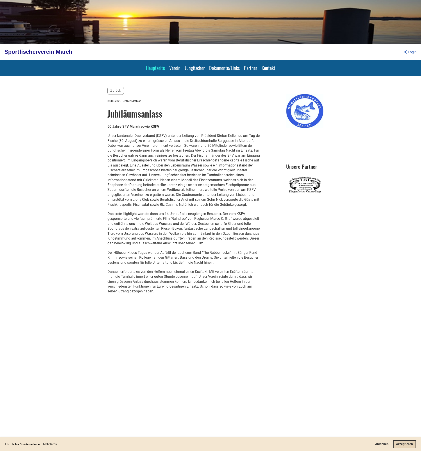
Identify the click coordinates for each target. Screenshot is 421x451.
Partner (250, 67)
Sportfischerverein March (38, 51)
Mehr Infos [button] (50, 444)
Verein (174, 67)
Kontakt (268, 67)
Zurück (115, 90)
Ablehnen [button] (382, 444)
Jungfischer (195, 67)
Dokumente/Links (224, 67)
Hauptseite (155, 67)
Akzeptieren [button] (404, 444)
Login (412, 52)
